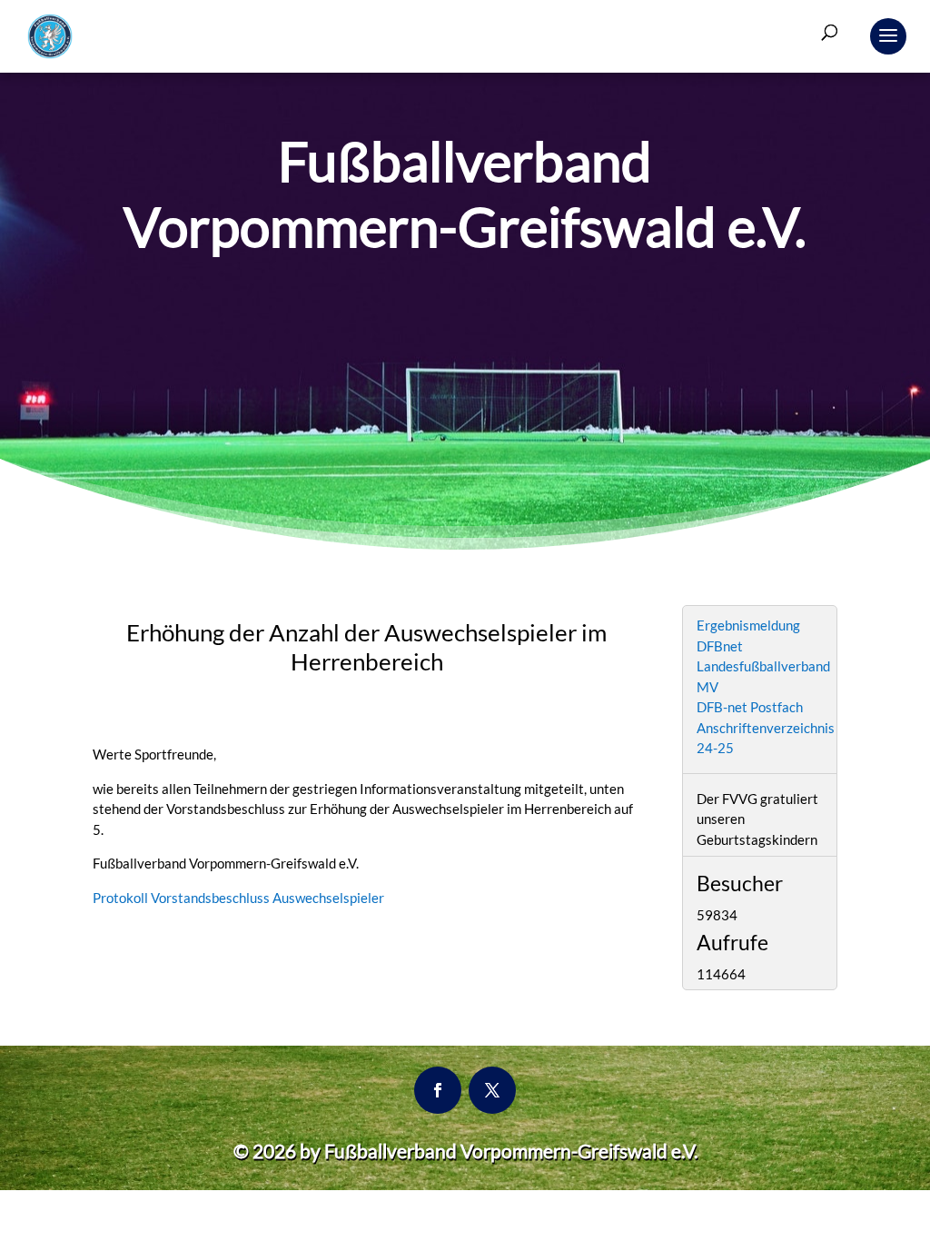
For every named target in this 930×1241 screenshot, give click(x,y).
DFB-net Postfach (750, 707)
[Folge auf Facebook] (437, 1090)
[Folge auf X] (492, 1090)
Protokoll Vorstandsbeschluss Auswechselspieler (238, 897)
